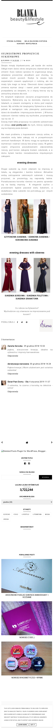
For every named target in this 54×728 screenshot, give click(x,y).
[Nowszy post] (2, 442)
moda (28, 60)
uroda (6, 519)
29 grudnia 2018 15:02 (34, 346)
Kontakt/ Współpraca (27, 43)
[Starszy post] (52, 442)
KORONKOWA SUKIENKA (27, 240)
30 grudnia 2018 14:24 (40, 364)
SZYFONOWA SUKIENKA (15, 237)
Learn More (22, 724)
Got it (33, 724)
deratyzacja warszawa (18, 364)
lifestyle (25, 514)
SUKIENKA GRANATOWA (27, 299)
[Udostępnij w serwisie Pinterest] (27, 322)
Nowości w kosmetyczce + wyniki (27, 678)
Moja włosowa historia (36, 41)
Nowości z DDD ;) (27, 637)
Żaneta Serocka (15, 346)
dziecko (6, 514)
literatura (37, 514)
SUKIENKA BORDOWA (15, 296)
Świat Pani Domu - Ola (18, 382)
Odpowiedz (13, 356)
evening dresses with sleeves (27, 252)
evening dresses (27, 162)
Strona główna (14, 41)
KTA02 (16, 514)
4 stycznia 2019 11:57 (39, 382)
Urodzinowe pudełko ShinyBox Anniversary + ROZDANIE (27, 596)
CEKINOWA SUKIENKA (38, 237)
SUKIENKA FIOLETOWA (37, 296)
